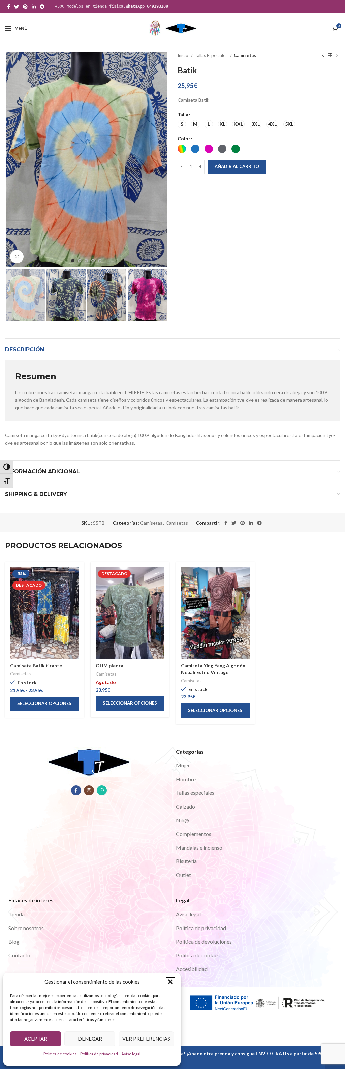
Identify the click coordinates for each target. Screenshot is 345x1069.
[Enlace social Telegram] (42, 6)
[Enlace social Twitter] (16, 6)
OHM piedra (109, 665)
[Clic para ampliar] (17, 256)
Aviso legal (130, 1053)
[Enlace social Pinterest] (25, 6)
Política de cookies (60, 1053)
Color (184, 139)
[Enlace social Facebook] (8, 6)
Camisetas (245, 55)
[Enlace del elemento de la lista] (256, 765)
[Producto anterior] (323, 55)
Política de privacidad (99, 1053)
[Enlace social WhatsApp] (102, 790)
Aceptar (35, 1039)
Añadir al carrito (237, 166)
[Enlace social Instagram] (89, 790)
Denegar (90, 1039)
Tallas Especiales (211, 55)
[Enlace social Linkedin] (34, 6)
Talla (183, 114)
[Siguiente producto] (336, 55)
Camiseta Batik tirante (36, 665)
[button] (170, 981)
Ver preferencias (146, 1039)
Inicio (183, 55)
